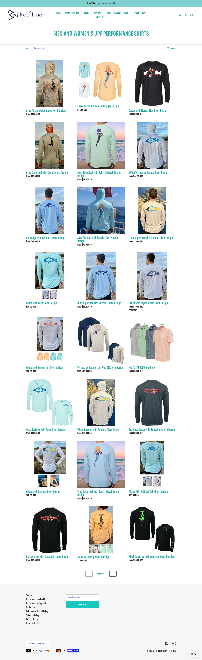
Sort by (28, 48)
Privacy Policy (32, 619)
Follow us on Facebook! (35, 599)
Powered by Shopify (169, 651)
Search (29, 595)
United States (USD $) (37, 643)
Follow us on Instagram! (36, 603)
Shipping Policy (32, 615)
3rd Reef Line (157, 651)
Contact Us (30, 607)
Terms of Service (33, 623)
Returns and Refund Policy (37, 611)
